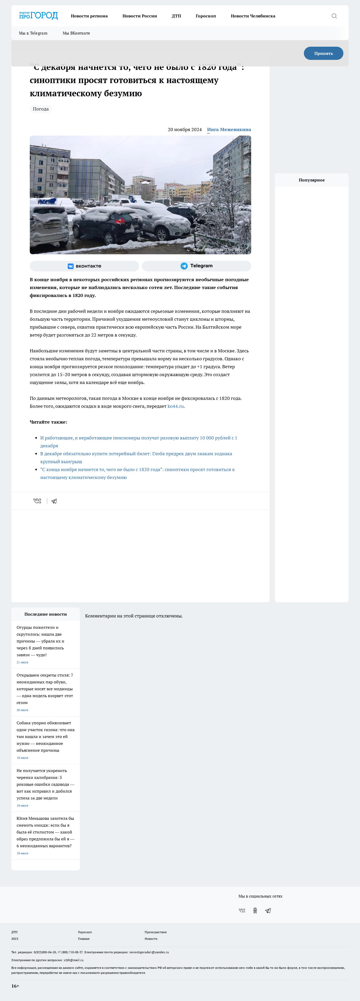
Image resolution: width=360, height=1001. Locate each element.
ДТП (176, 15)
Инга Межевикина (229, 129)
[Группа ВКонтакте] (84, 266)
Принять (323, 53)
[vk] (37, 501)
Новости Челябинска (253, 15)
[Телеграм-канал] (196, 266)
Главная (83, 939)
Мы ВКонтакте (76, 33)
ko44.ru (176, 406)
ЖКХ (14, 939)
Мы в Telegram (33, 33)
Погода (41, 109)
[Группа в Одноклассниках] (255, 910)
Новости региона (89, 15)
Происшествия (156, 932)
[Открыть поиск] (334, 16)
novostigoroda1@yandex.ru (149, 952)
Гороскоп (206, 15)
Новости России (140, 15)
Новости (151, 939)
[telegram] (56, 501)
